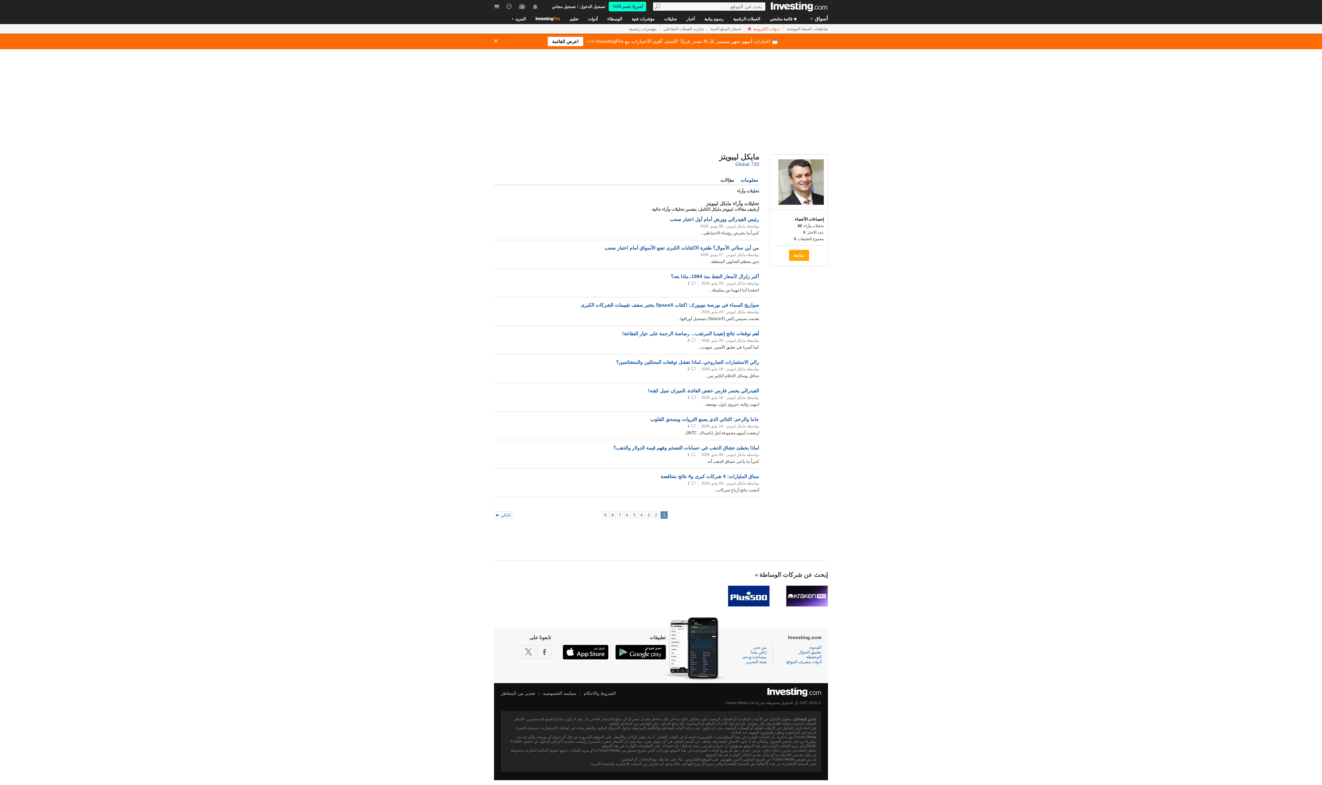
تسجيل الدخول (592, 6)
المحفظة (813, 657)
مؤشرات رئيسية (643, 28)
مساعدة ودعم (754, 657)
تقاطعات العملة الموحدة (807, 28)
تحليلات (670, 19)
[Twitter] (528, 652)
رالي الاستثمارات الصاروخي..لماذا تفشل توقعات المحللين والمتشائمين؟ (687, 362)
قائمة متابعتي (782, 19)
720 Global (747, 164)
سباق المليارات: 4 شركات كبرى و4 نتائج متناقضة (710, 476)
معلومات (749, 180)
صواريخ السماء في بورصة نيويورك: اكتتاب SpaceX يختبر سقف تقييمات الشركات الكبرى (670, 305)
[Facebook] (544, 652)
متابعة (799, 255)
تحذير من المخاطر (518, 693)
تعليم (574, 19)
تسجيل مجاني (564, 6)
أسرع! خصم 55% (628, 6)
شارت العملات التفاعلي (683, 28)
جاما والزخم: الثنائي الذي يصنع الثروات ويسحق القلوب (704, 419)
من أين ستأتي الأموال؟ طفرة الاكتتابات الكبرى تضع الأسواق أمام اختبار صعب (682, 248)
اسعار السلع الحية (726, 28)
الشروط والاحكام (600, 693)
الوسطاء (614, 19)
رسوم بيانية (714, 19)
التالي (506, 515)
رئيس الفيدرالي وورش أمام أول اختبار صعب (714, 219)
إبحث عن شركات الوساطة (793, 574)
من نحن (759, 647)
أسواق (821, 18)
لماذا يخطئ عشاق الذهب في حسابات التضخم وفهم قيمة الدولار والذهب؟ (686, 447)
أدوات (593, 19)
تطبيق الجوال (809, 652)
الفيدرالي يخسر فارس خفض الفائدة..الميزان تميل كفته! (703, 390)
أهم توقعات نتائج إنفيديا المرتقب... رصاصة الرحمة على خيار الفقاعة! (690, 333)
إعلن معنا (758, 652)
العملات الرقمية (746, 19)
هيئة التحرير (756, 661)
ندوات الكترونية (765, 28)
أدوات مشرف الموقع (803, 661)
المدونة (815, 647)
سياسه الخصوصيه (559, 693)
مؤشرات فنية (643, 19)
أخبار (690, 19)
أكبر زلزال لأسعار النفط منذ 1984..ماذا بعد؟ (715, 276)
